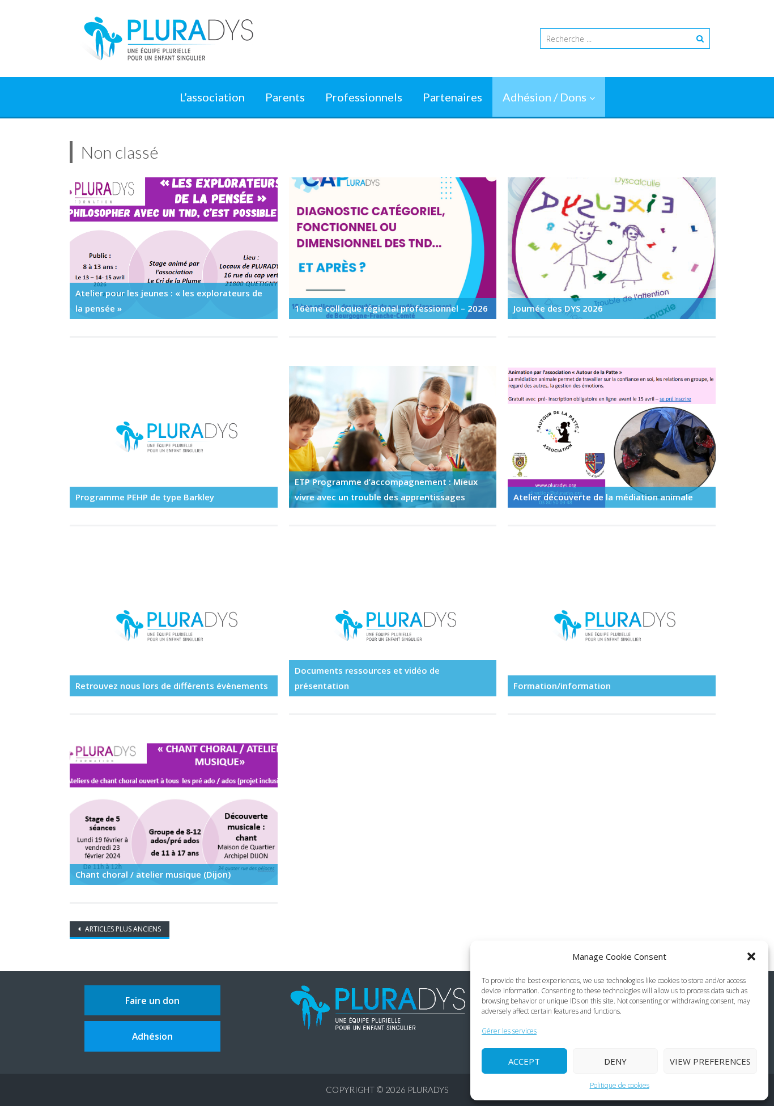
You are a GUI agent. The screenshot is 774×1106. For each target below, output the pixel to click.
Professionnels (363, 97)
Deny (615, 1061)
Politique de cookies (619, 1085)
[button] (751, 956)
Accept (524, 1061)
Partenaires (452, 97)
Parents (285, 97)
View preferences (710, 1061)
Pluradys (428, 1089)
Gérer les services (509, 1031)
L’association (212, 97)
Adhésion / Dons (544, 97)
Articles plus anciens (122, 929)
